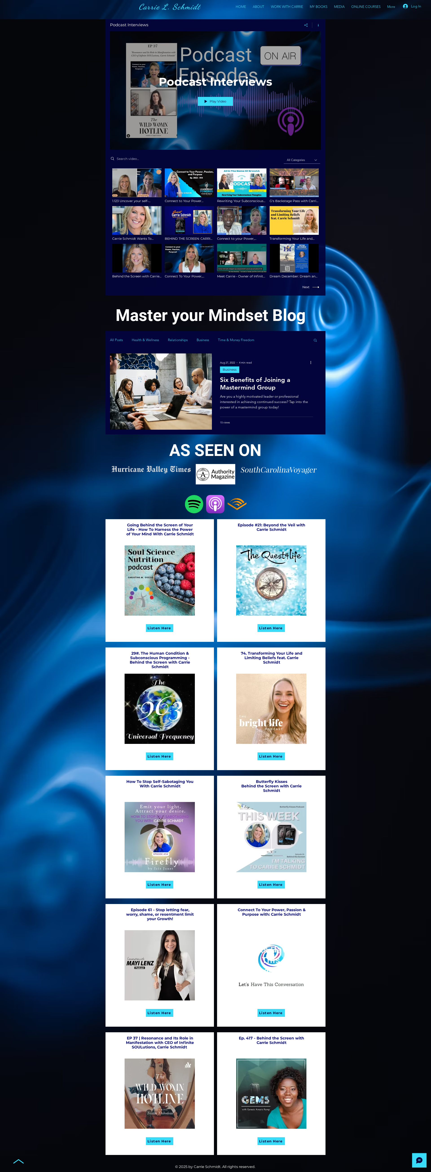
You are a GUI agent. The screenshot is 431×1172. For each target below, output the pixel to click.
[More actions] (312, 362)
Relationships (178, 340)
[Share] (306, 25)
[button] (315, 340)
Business (203, 340)
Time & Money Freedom (236, 340)
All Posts (116, 340)
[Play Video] (136, 185)
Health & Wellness (145, 340)
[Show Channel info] (316, 25)
